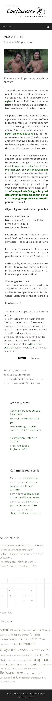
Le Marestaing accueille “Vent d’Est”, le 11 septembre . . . (26, 430)
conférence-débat (8, 639)
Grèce (2, 655)
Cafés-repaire (14, 634)
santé (20, 673)
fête (48, 650)
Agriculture (7, 630)
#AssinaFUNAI (13, 169)
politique (36, 664)
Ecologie (22, 650)
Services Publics (30, 673)
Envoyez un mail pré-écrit (26, 166)
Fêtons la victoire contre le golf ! (17, 549)
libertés (29, 655)
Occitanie (28, 665)
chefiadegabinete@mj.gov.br (23, 191)
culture (36, 639)
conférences (24, 639)
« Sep (3, 612)
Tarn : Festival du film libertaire (23, 383)
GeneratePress (26, 696)
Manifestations (6, 660)
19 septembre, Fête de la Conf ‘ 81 (18, 561)
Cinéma (35, 634)
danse (44, 639)
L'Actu (10, 370)
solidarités (5, 677)
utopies (3, 682)
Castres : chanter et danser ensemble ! (25, 513)
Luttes (44, 654)
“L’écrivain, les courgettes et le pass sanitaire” (24, 486)
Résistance (8, 672)
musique (37, 659)
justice (23, 655)
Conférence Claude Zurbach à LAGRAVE (22, 545)
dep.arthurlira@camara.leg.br (22, 194)
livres (37, 655)
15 (32, 595)
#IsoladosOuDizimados (38, 169)
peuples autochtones (18, 374)
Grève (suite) (31, 478)
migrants (27, 659)
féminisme (39, 649)
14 (24, 595)
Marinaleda (18, 660)
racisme (34, 669)
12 (10, 595)
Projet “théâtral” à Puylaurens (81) (18, 566)
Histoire (8, 655)
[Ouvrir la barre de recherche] (48, 27)
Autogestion (20, 629)
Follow (38, 359)
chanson (25, 634)
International (16, 655)
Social (40, 672)
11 (2, 595)
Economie (30, 650)
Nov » (11, 612)
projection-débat (24, 668)
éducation (11, 681)
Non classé (21, 370)
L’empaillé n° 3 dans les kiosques (25, 379)
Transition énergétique (31, 677)
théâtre (16, 677)
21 (24, 600)
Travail (44, 678)
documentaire (5, 644)
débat (15, 644)
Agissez (9, 101)
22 (32, 600)
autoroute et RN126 (36, 630)
